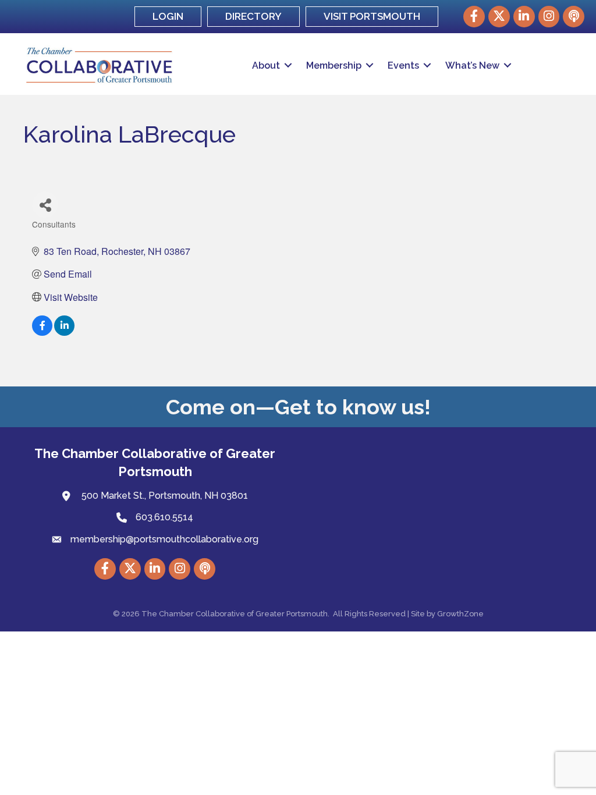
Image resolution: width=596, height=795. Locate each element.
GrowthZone (460, 613)
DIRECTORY (253, 16)
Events (403, 65)
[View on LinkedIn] (64, 332)
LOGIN (167, 16)
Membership (333, 65)
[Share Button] (45, 204)
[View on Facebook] (42, 332)
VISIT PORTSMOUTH (372, 16)
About (266, 65)
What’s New (472, 65)
